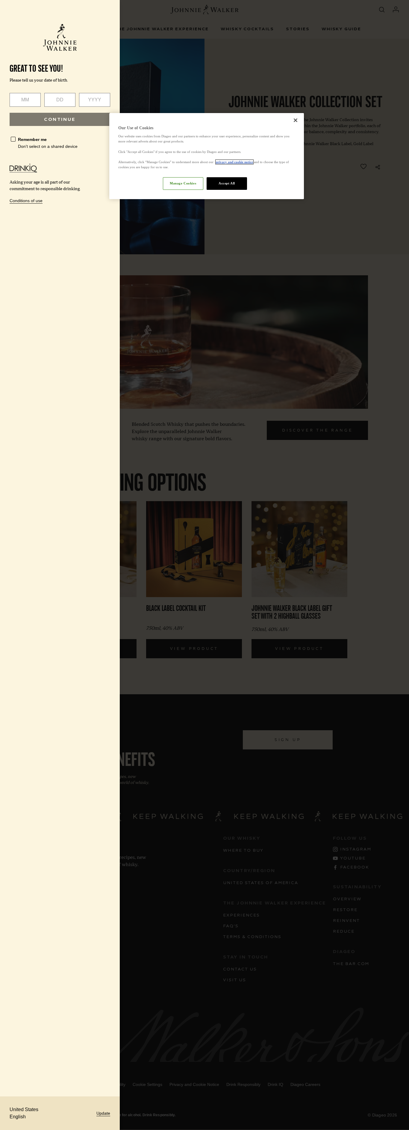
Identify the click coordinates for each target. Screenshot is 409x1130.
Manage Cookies (183, 183)
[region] (206, 156)
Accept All (227, 183)
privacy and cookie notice (234, 162)
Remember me (32, 139)
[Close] (295, 120)
